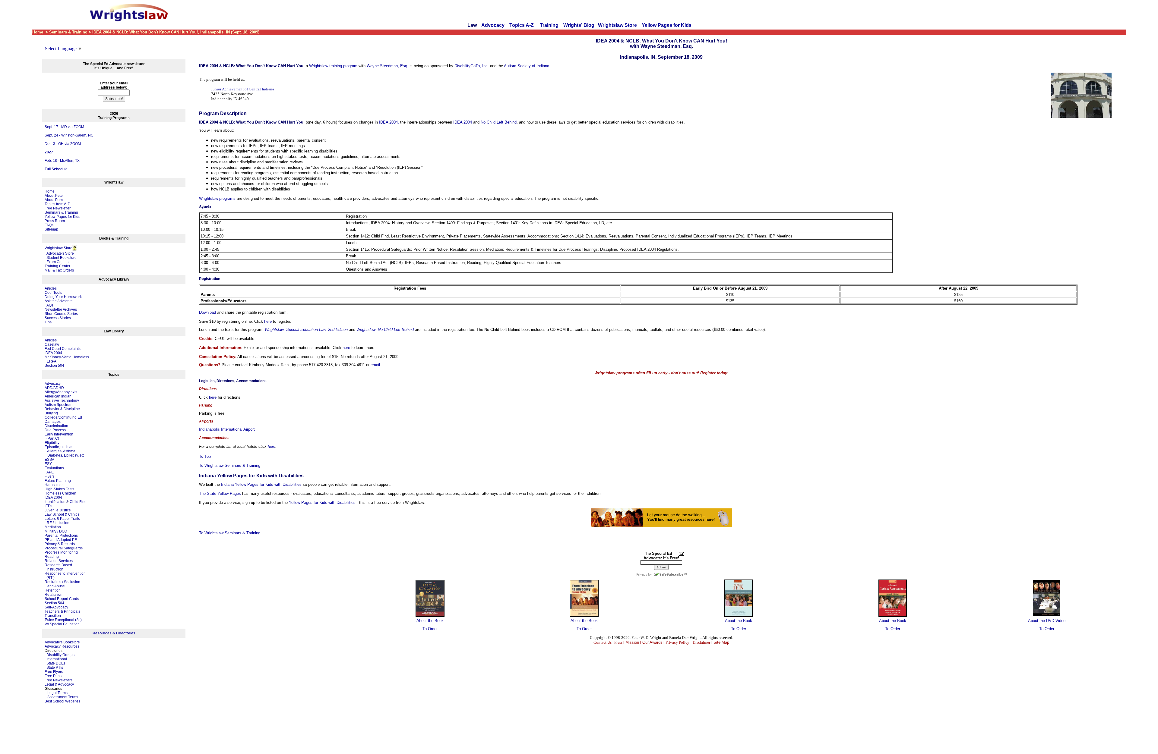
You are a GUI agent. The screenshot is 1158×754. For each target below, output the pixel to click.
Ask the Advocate (59, 301)
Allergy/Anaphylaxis (61, 392)
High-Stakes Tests (59, 489)
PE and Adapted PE (61, 540)
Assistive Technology (62, 400)
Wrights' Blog (578, 25)
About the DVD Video (1046, 620)
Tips (48, 322)
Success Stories (58, 318)
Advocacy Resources (62, 646)
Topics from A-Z (57, 204)
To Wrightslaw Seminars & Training (229, 465)
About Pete (54, 195)
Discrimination (56, 426)
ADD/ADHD (54, 388)
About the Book (430, 620)
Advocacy (493, 25)
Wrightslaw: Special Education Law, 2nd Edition (306, 329)
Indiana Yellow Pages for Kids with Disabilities (261, 484)
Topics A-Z (522, 25)
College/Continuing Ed (63, 417)
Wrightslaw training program (333, 66)
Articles (51, 288)
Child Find (78, 502)
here (268, 321)
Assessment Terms (62, 697)
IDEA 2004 (53, 353)
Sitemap (51, 229)
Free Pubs (53, 676)
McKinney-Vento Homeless (67, 357)
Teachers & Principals (62, 611)
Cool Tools (53, 293)
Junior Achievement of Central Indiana (242, 89)
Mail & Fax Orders (59, 270)
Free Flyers (54, 672)
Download (207, 312)
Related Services (59, 561)
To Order (430, 629)
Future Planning (58, 481)
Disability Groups (60, 655)
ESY (48, 464)
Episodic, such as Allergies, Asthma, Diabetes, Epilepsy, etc (64, 451)
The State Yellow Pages (220, 493)
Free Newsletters (58, 680)
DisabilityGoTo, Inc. (471, 66)
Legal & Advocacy (59, 684)
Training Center (57, 266)
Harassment (55, 485)
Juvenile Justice (58, 510)
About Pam (54, 200)
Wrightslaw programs (217, 198)
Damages (53, 421)
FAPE (49, 472)
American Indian (58, 396)
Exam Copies (56, 262)
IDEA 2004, (389, 122)
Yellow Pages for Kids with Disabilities (322, 502)
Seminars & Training (61, 212)
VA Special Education (62, 624)
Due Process (55, 430)
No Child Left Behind (499, 122)
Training (549, 25)
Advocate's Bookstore (62, 642)
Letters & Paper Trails (62, 519)
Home (50, 191)
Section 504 (54, 365)
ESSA (49, 459)
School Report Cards (62, 599)
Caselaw (52, 344)
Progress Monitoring (61, 552)
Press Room (55, 221)
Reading (52, 557)
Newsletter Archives (61, 309)
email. (376, 365)
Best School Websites (62, 701)
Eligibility (52, 443)
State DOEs (55, 663)
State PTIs (54, 667)
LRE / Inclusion (57, 523)
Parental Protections (61, 535)
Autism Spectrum (58, 405)
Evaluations (54, 468)
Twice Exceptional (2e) (63, 620)
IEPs (48, 506)
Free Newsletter (58, 208)
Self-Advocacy (56, 607)
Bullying (51, 413)
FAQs (49, 225)
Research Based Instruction (58, 567)
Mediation (53, 527)
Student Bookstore (61, 258)
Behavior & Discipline (62, 409)
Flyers (50, 476)
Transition (53, 616)
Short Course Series (61, 314)
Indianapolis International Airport (227, 429)
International (56, 659)
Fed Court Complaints (63, 349)
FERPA (50, 361)
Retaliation (53, 594)
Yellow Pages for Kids (666, 25)
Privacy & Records (60, 544)
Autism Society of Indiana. (527, 66)
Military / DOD (56, 531)
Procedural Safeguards (64, 548)
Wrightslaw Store (617, 25)
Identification (55, 502)
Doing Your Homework (63, 297)
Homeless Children (60, 493)
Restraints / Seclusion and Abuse (62, 584)
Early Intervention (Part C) (59, 436)
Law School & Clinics (62, 514)
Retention (53, 590)
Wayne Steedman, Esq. (387, 66)
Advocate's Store (59, 253)
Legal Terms (57, 693)
